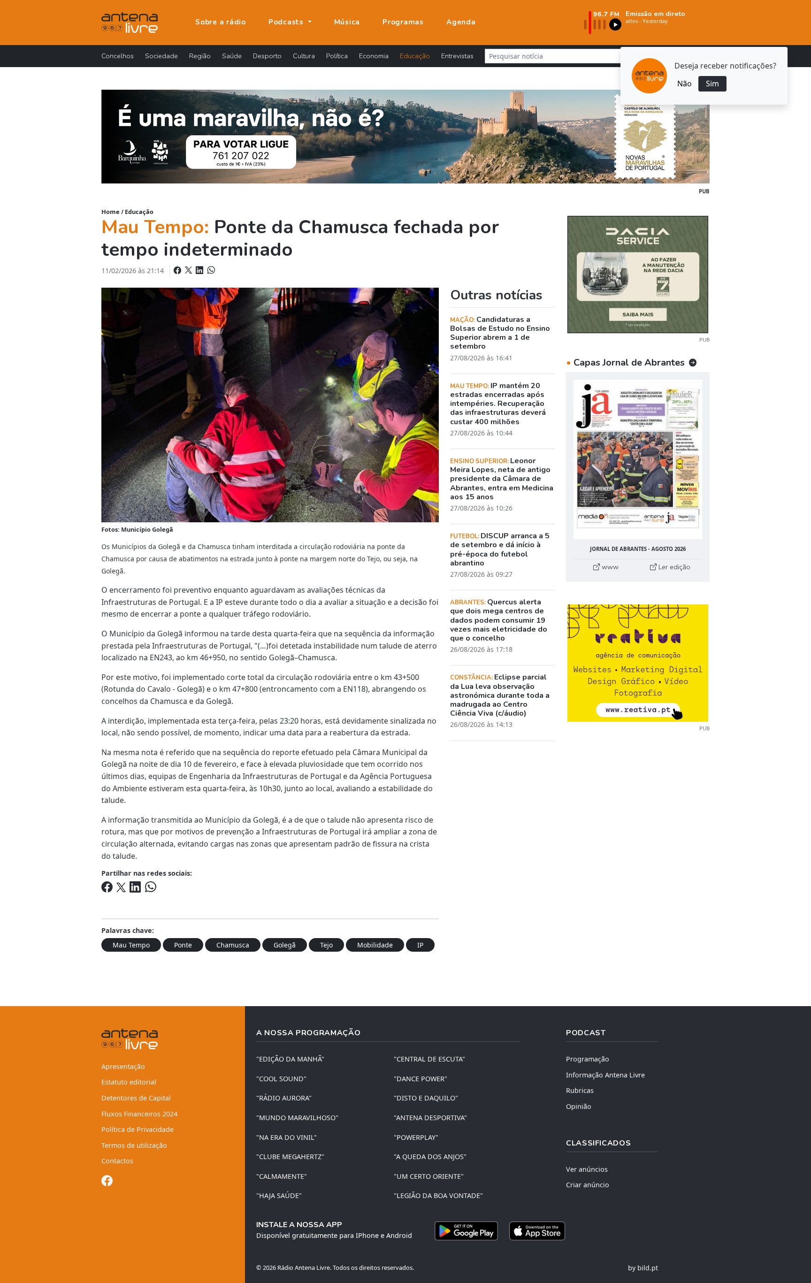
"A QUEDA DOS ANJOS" (430, 1156)
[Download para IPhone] (537, 1231)
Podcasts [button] (287, 22)
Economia (374, 56)
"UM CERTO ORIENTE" (429, 1176)
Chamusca (232, 944)
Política (337, 56)
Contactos (117, 1160)
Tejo (326, 944)
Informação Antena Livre (605, 1074)
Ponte (183, 944)
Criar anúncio (587, 1184)
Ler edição (673, 567)
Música (347, 22)
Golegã (285, 944)
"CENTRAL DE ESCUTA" (429, 1058)
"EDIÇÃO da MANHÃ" (290, 1058)
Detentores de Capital (136, 1097)
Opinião (578, 1106)
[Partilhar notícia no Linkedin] (200, 270)
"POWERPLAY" (416, 1137)
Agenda (461, 22)
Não (684, 83)
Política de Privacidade (137, 1129)
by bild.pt (643, 1267)
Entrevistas (457, 56)
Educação (415, 56)
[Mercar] (637, 273)
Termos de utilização (134, 1145)
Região (200, 56)
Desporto (267, 56)
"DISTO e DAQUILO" (426, 1097)
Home (110, 211)
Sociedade (161, 56)
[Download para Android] (466, 1231)
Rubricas (580, 1090)
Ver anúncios (587, 1169)
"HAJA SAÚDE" (279, 1195)
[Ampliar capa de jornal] (638, 460)
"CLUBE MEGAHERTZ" (290, 1156)
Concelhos (117, 56)
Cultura (304, 56)
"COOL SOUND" (281, 1078)
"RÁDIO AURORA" (284, 1097)
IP (420, 944)
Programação (587, 1058)
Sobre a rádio (220, 22)
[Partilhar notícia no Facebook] (178, 270)
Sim (712, 83)
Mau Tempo (131, 944)
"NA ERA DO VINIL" (286, 1137)
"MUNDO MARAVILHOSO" (297, 1117)
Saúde (232, 56)
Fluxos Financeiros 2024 (139, 1113)
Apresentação (123, 1066)
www (609, 567)
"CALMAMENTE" (281, 1176)
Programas (403, 22)
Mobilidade (375, 944)
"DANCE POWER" (420, 1078)
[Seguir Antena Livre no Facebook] (107, 1182)
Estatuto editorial (128, 1081)
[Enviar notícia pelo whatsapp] (210, 270)
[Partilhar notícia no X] (189, 270)
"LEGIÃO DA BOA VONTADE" (438, 1195)
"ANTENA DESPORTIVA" (430, 1117)
